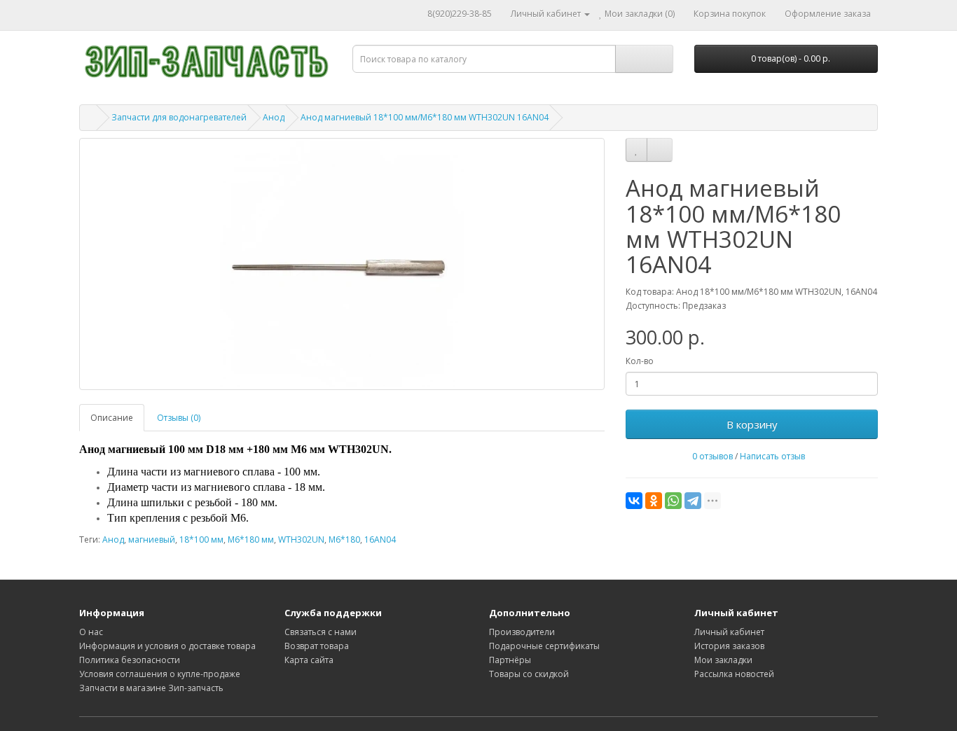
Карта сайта (308, 660)
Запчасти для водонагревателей (179, 117)
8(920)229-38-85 (459, 14)
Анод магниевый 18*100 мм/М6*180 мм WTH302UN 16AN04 (425, 117)
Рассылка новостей (734, 674)
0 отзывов (712, 456)
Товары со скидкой (529, 674)
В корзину (752, 424)
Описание (111, 418)
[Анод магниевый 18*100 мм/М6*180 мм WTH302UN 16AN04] (342, 264)
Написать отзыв (772, 456)
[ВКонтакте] (634, 500)
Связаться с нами (320, 632)
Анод (273, 117)
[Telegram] (692, 500)
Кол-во (640, 361)
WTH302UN (301, 539)
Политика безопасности (129, 660)
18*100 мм (201, 539)
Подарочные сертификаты (544, 646)
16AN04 (380, 539)
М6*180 (344, 539)
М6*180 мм (251, 539)
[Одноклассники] (653, 500)
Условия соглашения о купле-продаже (159, 674)
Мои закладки (723, 660)
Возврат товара (316, 646)
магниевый (151, 539)
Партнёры (510, 660)
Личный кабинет (729, 632)
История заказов (729, 646)
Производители (522, 632)
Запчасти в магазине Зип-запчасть (151, 688)
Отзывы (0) (178, 418)
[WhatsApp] (673, 500)
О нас (91, 632)
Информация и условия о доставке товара (167, 646)
